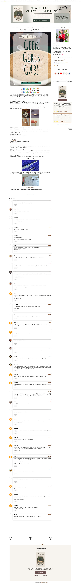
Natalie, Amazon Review (63, 111)
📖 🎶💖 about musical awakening (59, 59)
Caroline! (16, 364)
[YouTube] (61, 73)
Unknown (16, 322)
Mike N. (15, 514)
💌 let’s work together (57, 66)
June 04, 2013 (49, 227)
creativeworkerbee (44, 582)
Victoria (15, 272)
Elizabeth (16, 505)
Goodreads (45, 575)
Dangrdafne (16, 209)
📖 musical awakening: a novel (59, 60)
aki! (15, 283)
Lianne (15, 419)
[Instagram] (55, 73)
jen (14, 469)
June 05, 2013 (49, 374)
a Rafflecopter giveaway (30, 187)
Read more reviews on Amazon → (62, 124)
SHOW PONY (30, 94)
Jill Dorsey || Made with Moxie (20, 340)
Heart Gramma (17, 348)
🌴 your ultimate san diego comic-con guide (18, 0)
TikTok (40, 575)
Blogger (42, 544)
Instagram (36, 575)
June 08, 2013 (49, 505)
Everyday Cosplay (28, 173)
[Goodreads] (66, 73)
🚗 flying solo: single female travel (59, 63)
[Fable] (69, 73)
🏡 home (6, 0)
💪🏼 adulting (56, 65)
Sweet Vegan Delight (13, 142)
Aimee (15, 401)
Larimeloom (12, 138)
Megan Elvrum (39, 577)
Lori (15, 314)
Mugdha (15, 356)
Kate (15, 293)
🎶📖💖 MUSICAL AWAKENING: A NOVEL (35, 0)
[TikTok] (58, 73)
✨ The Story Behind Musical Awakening (51, 0)
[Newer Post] (10, 539)
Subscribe (69, 81)
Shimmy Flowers (13, 140)
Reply (15, 205)
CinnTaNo (16, 304)
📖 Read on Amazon (62, 99)
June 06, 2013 (49, 445)
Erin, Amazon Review (62, 121)
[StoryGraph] (64, 73)
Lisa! (15, 255)
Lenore (15, 245)
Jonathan (16, 263)
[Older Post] (50, 539)
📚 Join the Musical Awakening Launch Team (68, 0)
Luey (15, 486)
